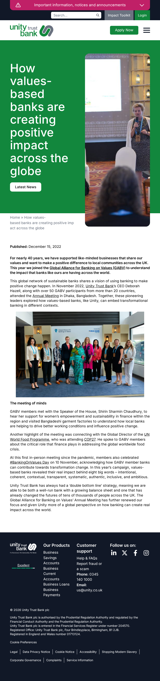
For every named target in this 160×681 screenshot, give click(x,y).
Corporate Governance (25, 660)
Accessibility (88, 651)
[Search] (97, 15)
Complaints (53, 660)
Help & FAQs (87, 558)
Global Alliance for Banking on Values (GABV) (87, 268)
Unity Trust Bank (100, 286)
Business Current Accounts (51, 573)
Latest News (25, 187)
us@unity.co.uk (89, 590)
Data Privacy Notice (36, 651)
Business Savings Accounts (51, 557)
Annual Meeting (45, 296)
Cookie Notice (64, 651)
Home (15, 217)
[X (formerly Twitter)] (124, 553)
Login (142, 15)
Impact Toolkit (119, 15)
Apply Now (124, 30)
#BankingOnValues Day (29, 462)
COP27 (89, 439)
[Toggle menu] (146, 30)
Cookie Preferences (23, 642)
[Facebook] (135, 553)
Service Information (80, 660)
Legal (14, 651)
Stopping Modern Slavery (119, 651)
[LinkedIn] (114, 553)
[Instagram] (146, 553)
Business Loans (56, 584)
